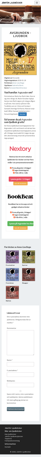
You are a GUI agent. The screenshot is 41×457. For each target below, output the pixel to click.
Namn (10, 360)
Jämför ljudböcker (12, 2)
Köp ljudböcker (10, 434)
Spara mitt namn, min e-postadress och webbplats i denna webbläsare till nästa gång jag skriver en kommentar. (20, 398)
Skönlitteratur (21, 88)
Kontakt (8, 447)
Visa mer (22, 114)
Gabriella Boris (17, 85)
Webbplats (11, 381)
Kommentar (11, 328)
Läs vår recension (20, 183)
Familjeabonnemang (12, 441)
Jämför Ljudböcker (24, 452)
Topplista (8, 439)
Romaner (12, 88)
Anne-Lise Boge (18, 83)
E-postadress (12, 370)
